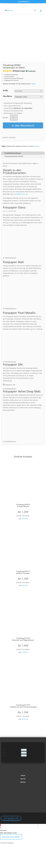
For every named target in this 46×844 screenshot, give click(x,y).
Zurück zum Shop (11, 836)
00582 (33, 84)
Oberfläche (7, 96)
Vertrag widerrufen (11, 818)
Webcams (23, 782)
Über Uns (23, 779)
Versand (25, 518)
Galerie (37, 146)
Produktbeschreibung (12, 153)
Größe (5, 90)
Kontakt (23, 775)
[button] (19, 71)
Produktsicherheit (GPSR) (13, 156)
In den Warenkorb (23, 125)
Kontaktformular (19, 194)
